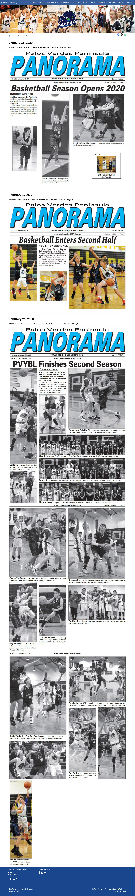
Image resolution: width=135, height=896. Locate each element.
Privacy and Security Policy (114, 889)
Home (34, 2)
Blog (73, 2)
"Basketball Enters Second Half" (20, 200)
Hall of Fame (82, 2)
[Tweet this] (122, 34)
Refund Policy (97, 889)
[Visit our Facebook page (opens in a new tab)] (40, 872)
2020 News (28, 36)
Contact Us (129, 2)
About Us (41, 2)
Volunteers (101, 2)
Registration (14, 875)
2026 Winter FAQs (52, 2)
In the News (64, 2)
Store (12, 877)
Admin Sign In (120, 891)
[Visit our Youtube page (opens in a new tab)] (45, 872)
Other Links (111, 2)
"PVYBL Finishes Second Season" (20, 324)
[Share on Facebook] (118, 34)
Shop (120, 2)
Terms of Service (15, 891)
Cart (12, 2)
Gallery (92, 2)
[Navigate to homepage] (10, 36)
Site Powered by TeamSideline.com (21, 889)
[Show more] (125, 34)
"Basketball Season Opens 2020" (20, 47)
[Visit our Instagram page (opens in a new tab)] (42, 872)
